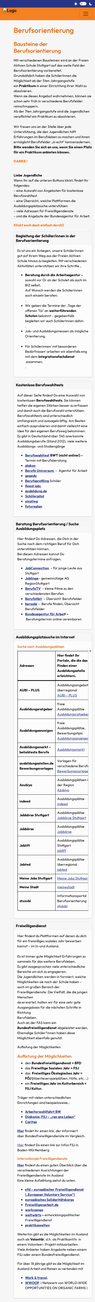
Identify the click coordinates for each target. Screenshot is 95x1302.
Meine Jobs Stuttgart (73, 878)
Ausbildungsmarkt (71, 749)
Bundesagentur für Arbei (44, 614)
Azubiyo (63, 790)
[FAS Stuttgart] (11, 10)
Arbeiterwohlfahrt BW (43, 1111)
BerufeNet (33, 599)
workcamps (34, 1210)
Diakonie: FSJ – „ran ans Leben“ (50, 1117)
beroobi (31, 604)
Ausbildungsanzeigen (73, 738)
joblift (61, 850)
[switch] (83, 3)
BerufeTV (33, 588)
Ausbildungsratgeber (73, 714)
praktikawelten (37, 1225)
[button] (53, 238)
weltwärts (33, 1215)
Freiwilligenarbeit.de (41, 1205)
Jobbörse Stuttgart (71, 818)
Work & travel (36, 1278)
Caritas (31, 1122)
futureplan (33, 506)
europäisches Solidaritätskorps (49, 1199)
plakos (30, 465)
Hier (20, 1131)
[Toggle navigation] (85, 13)
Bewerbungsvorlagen (73, 771)
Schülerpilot (34, 496)
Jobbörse (64, 831)
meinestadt (66, 887)
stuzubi (62, 906)
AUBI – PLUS (67, 695)
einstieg (31, 501)
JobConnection (37, 568)
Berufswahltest (37, 455)
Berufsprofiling (37, 481)
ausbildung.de (36, 491)
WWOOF (32, 1283)
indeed (62, 804)
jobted (62, 869)
